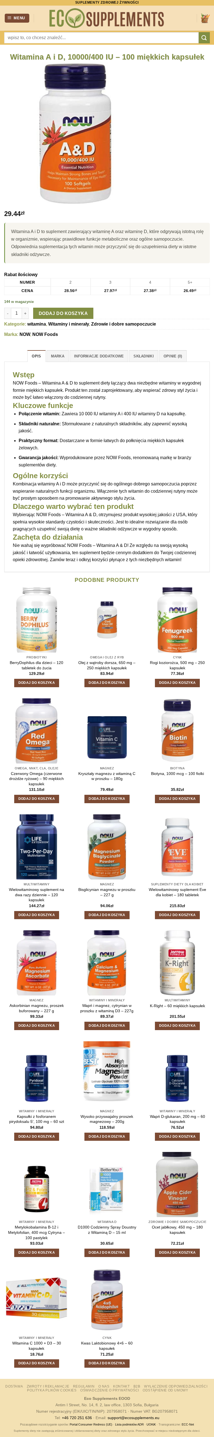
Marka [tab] (57, 356)
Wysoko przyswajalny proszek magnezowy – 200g (107, 1119)
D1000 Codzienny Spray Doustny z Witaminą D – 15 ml (107, 1230)
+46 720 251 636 (77, 1417)
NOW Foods (45, 334)
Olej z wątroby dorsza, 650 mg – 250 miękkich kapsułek (106, 665)
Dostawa (14, 1386)
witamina (36, 324)
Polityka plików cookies (51, 1390)
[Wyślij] (204, 37)
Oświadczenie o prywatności (109, 1390)
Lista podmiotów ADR (129, 1424)
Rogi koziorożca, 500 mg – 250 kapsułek (177, 665)
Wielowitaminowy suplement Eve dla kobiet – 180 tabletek (177, 892)
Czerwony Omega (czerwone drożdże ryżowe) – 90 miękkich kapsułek (36, 778)
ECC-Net (188, 1424)
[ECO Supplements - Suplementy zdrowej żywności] (107, 18)
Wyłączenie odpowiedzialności (175, 1386)
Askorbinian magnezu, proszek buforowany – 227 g (36, 1008)
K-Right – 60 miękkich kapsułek (177, 1006)
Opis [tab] (36, 356)
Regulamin (84, 1386)
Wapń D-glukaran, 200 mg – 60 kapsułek (177, 1119)
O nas (104, 1386)
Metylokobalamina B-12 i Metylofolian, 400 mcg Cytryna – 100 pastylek (36, 1232)
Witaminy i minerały (68, 324)
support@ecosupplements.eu (133, 1417)
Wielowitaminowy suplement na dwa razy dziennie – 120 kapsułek (36, 894)
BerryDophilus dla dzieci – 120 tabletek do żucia (36, 665)
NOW (25, 334)
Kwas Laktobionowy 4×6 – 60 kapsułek (107, 1346)
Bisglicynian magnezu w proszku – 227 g (106, 892)
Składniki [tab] (143, 356)
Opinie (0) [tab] (173, 356)
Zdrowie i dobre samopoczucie (123, 324)
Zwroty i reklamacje (48, 1386)
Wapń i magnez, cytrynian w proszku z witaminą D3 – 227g (106, 1008)
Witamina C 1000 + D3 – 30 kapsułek (36, 1346)
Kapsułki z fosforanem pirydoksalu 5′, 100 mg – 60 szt (36, 1119)
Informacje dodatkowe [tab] (99, 356)
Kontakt (121, 1386)
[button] (17, 18)
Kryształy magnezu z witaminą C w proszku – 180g (106, 776)
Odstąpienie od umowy (165, 1390)
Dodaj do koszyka (63, 313)
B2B (136, 1386)
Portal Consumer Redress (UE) (91, 1424)
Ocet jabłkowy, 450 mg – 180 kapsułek (177, 1230)
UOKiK (151, 1424)
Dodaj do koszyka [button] (36, 682)
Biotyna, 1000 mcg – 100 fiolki (177, 773)
